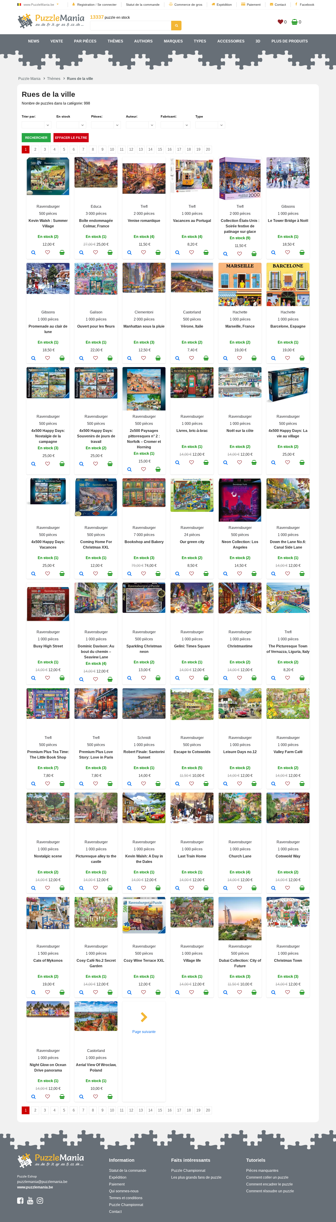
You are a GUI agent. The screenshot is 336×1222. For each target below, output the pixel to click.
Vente (57, 41)
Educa (96, 206)
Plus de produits (290, 41)
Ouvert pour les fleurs (96, 326)
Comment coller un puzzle (267, 1177)
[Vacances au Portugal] (177, 253)
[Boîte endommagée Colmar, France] (81, 253)
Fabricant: (169, 116)
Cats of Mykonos (48, 960)
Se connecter (107, 4)
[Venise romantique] (129, 253)
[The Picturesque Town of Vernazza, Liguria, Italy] (273, 678)
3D (258, 41)
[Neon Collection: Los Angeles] (225, 574)
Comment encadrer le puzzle (269, 1184)
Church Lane (240, 856)
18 (189, 149)
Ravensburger (48, 206)
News (33, 41)
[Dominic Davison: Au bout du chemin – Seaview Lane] (81, 680)
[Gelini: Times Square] (177, 678)
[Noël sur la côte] (225, 463)
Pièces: (97, 116)
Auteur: (132, 116)
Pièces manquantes (262, 1170)
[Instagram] (40, 1202)
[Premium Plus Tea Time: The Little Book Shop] (33, 784)
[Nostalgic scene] (33, 888)
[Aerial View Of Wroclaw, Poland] (81, 1097)
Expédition (224, 4)
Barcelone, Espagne (288, 326)
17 (179, 149)
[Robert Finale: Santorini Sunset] (129, 784)
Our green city (192, 542)
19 (198, 149)
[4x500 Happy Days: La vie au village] (273, 463)
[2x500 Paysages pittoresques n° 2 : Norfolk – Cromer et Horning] (129, 470)
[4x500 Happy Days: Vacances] (33, 574)
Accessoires (231, 41)
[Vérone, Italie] (177, 359)
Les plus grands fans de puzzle (196, 1177)
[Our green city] (177, 574)
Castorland (192, 312)
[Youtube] (30, 1202)
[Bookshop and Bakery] (129, 574)
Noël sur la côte (240, 431)
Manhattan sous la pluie (144, 326)
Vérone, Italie (192, 326)
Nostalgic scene (48, 856)
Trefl (144, 206)
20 (208, 149)
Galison (96, 312)
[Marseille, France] (225, 359)
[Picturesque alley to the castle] (81, 888)
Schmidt (144, 738)
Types (200, 41)
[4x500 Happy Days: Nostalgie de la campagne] (33, 464)
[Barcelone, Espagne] (273, 359)
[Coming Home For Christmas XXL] (81, 574)
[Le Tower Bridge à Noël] (273, 253)
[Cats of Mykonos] (33, 993)
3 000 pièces (96, 213)
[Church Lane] (225, 888)
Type (199, 116)
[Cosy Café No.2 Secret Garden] (81, 993)
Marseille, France (240, 326)
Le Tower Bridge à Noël (288, 221)
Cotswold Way (288, 856)
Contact (280, 4)
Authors (143, 41)
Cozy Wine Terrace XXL (144, 960)
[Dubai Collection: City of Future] (225, 993)
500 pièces (48, 213)
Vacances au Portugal (192, 221)
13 (141, 149)
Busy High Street (48, 646)
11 (122, 149)
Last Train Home (192, 856)
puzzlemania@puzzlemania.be (42, 1182)
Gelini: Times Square (192, 646)
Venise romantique (144, 221)
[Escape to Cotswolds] (177, 784)
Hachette (240, 312)
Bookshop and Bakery (144, 542)
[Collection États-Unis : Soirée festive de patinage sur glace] (225, 254)
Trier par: (29, 116)
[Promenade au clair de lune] (33, 359)
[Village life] (177, 993)
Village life (192, 960)
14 (150, 149)
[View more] (48, 194)
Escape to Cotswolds (192, 752)
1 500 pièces (48, 953)
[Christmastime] (225, 678)
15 (160, 149)
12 (131, 149)
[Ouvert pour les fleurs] (81, 359)
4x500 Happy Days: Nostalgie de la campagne (48, 436)
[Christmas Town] (273, 993)
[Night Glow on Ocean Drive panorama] (33, 1097)
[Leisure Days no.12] (225, 784)
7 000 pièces (144, 535)
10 (112, 149)
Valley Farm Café (288, 752)
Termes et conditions (125, 1198)
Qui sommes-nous (124, 1191)
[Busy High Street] (33, 678)
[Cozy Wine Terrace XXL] (129, 993)
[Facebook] (20, 1202)
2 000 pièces (144, 213)
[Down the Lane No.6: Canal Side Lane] (273, 574)
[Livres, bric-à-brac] (177, 463)
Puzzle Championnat (126, 1205)
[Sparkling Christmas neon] (129, 678)
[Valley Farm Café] (273, 784)
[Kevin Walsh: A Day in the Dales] (129, 888)
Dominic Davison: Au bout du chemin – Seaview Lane (96, 651)
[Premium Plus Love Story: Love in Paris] (81, 784)
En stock (63, 116)
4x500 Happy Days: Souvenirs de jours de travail (96, 436)
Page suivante (144, 1032)
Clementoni (144, 312)
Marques (173, 41)
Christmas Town (288, 960)
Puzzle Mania (29, 79)
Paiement (254, 4)
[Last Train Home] (177, 888)
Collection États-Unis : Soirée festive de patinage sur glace (240, 226)
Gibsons (288, 206)
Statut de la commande (143, 4)
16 (170, 149)
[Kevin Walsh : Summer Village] (33, 253)
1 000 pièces (192, 213)
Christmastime (240, 646)
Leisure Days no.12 (240, 752)
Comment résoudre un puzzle (270, 1191)
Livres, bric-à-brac (192, 431)
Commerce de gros (188, 4)
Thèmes (115, 41)
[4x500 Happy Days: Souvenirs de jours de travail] (81, 464)
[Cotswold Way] (273, 888)
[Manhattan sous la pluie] (129, 359)
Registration (86, 4)
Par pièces (85, 41)
